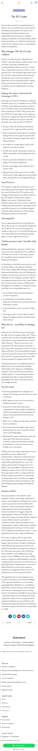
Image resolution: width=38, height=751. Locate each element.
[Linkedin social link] (23, 616)
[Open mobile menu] (2, 3)
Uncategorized (19, 10)
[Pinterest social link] (19, 616)
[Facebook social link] (10, 616)
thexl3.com (16, 231)
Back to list (19, 622)
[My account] (31, 3)
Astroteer (19, 637)
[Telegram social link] (28, 616)
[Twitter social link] (14, 616)
